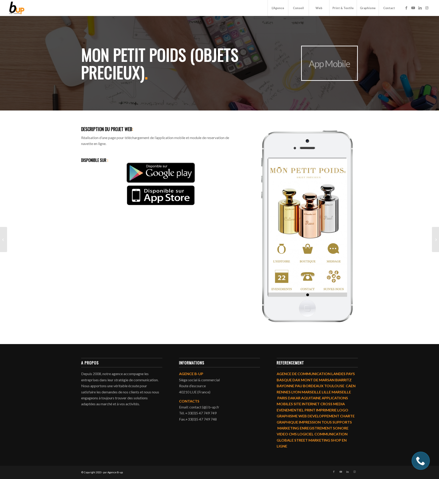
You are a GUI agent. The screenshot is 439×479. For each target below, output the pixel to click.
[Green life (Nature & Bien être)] (435, 239)
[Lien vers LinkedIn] (420, 7)
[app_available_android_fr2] (160, 173)
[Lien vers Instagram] (426, 7)
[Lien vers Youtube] (413, 7)
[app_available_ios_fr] (160, 195)
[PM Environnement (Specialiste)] (3, 239)
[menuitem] (278, 8)
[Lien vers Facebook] (406, 7)
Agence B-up (115, 472)
